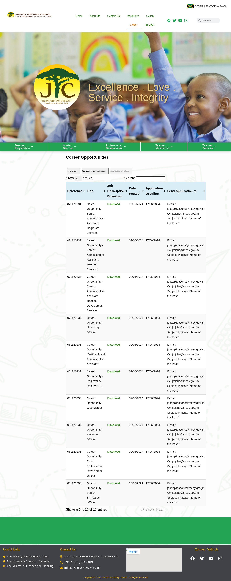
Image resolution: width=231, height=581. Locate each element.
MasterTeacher (68, 147)
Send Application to (182, 191)
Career (133, 24)
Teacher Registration (22, 147)
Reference (74, 191)
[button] (24, 146)
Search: (129, 178)
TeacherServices (207, 147)
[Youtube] (180, 20)
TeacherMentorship (162, 147)
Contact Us (113, 16)
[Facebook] (169, 20)
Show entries (79, 178)
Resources (133, 16)
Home (79, 16)
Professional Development (114, 147)
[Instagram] (185, 20)
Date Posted (134, 191)
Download (113, 204)
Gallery (150, 16)
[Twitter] (174, 20)
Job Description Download (116, 191)
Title (90, 191)
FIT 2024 (150, 24)
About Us (95, 16)
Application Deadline (154, 191)
